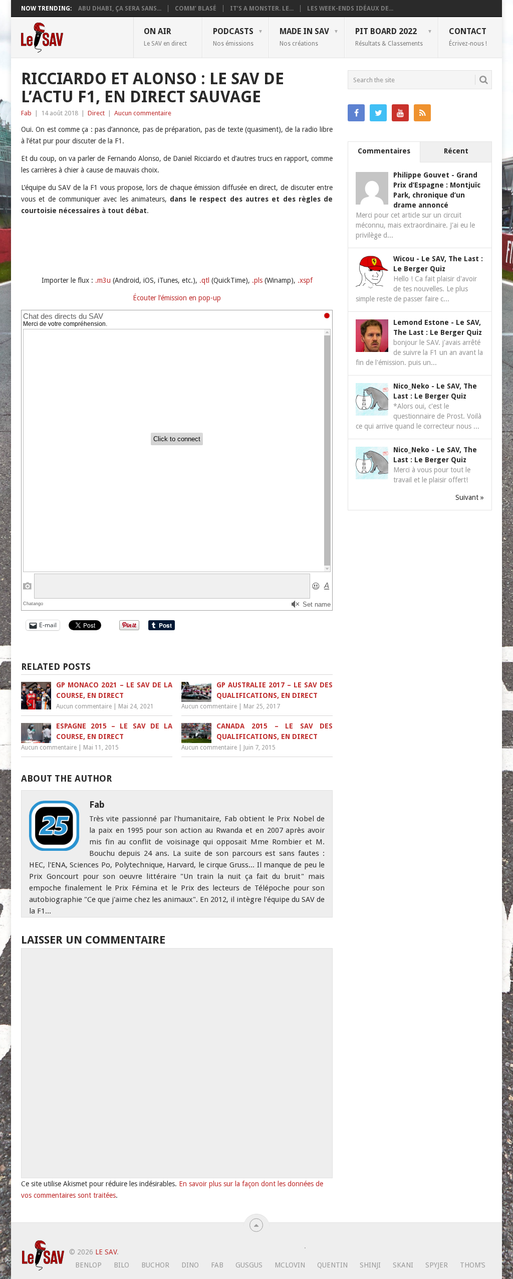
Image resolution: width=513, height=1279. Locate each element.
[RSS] (422, 112)
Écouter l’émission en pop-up (177, 298)
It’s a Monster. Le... (262, 8)
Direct (96, 113)
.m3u (103, 280)
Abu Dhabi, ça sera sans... (119, 8)
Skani (403, 1265)
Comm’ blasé (195, 8)
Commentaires (384, 151)
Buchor (155, 1265)
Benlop (88, 1265)
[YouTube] (400, 112)
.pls (257, 280)
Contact (468, 37)
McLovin (290, 1265)
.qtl (204, 280)
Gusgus (249, 1265)
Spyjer (436, 1265)
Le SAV (106, 1252)
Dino (190, 1265)
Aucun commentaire (142, 113)
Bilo (121, 1265)
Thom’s (472, 1265)
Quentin (332, 1265)
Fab (26, 113)
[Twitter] (378, 112)
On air (165, 37)
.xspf (305, 280)
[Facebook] (356, 112)
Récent (456, 151)
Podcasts (233, 37)
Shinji (370, 1265)
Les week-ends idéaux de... (350, 8)
